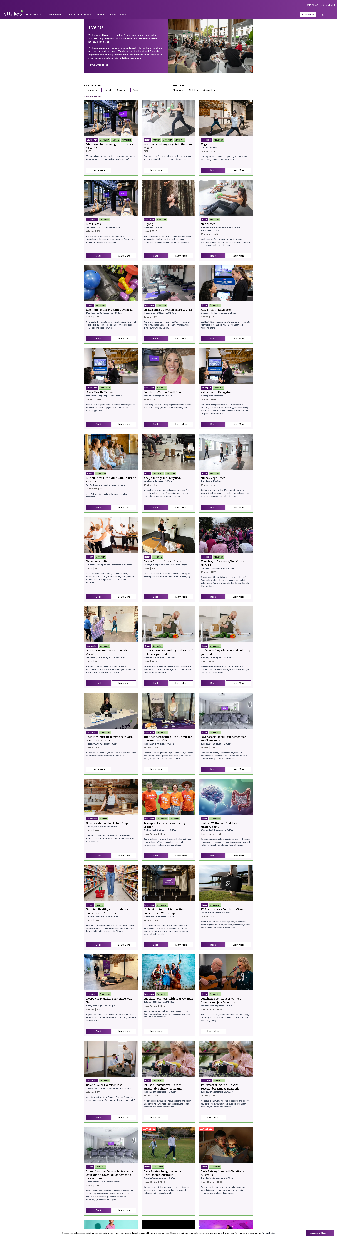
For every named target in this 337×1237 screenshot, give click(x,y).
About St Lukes (116, 14)
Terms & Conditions (98, 64)
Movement (178, 90)
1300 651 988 (327, 5)
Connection (209, 90)
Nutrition (193, 90)
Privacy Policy (268, 1233)
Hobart (107, 90)
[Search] (330, 14)
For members (55, 14)
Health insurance (34, 14)
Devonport (121, 90)
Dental (99, 14)
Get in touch (311, 5)
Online (136, 90)
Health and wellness (79, 14)
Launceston (92, 90)
